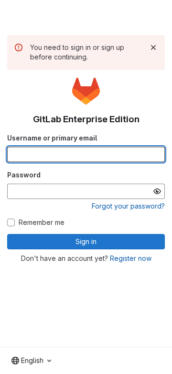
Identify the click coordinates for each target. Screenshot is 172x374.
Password (24, 175)
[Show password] (157, 191)
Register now (130, 258)
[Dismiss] (153, 47)
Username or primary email (52, 138)
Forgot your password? (128, 206)
